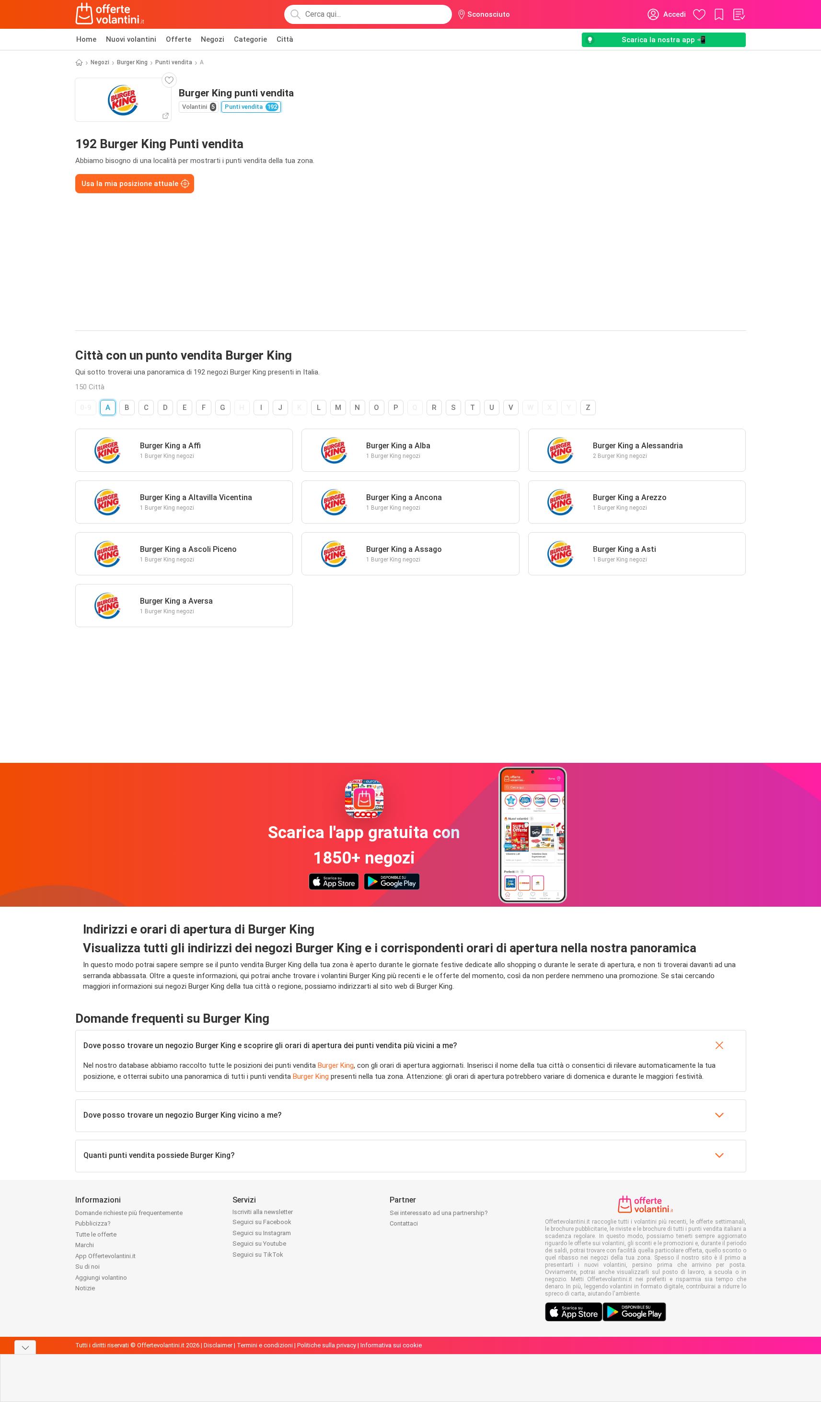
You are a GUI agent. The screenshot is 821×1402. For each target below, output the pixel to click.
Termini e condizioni (265, 1345)
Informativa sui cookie (391, 1345)
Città (285, 39)
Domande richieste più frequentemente (129, 1212)
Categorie (250, 39)
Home (86, 39)
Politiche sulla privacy (326, 1345)
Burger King (132, 62)
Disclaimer (218, 1345)
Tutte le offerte (95, 1234)
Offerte (178, 39)
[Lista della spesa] (738, 14)
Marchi (84, 1245)
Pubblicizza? (93, 1223)
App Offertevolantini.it (105, 1256)
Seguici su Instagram (261, 1233)
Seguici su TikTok (257, 1254)
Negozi (212, 39)
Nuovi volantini (131, 39)
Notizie (85, 1288)
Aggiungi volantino (101, 1277)
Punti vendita (173, 62)
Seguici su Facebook (261, 1222)
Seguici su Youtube (259, 1243)
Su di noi (87, 1266)
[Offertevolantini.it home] (110, 14)
